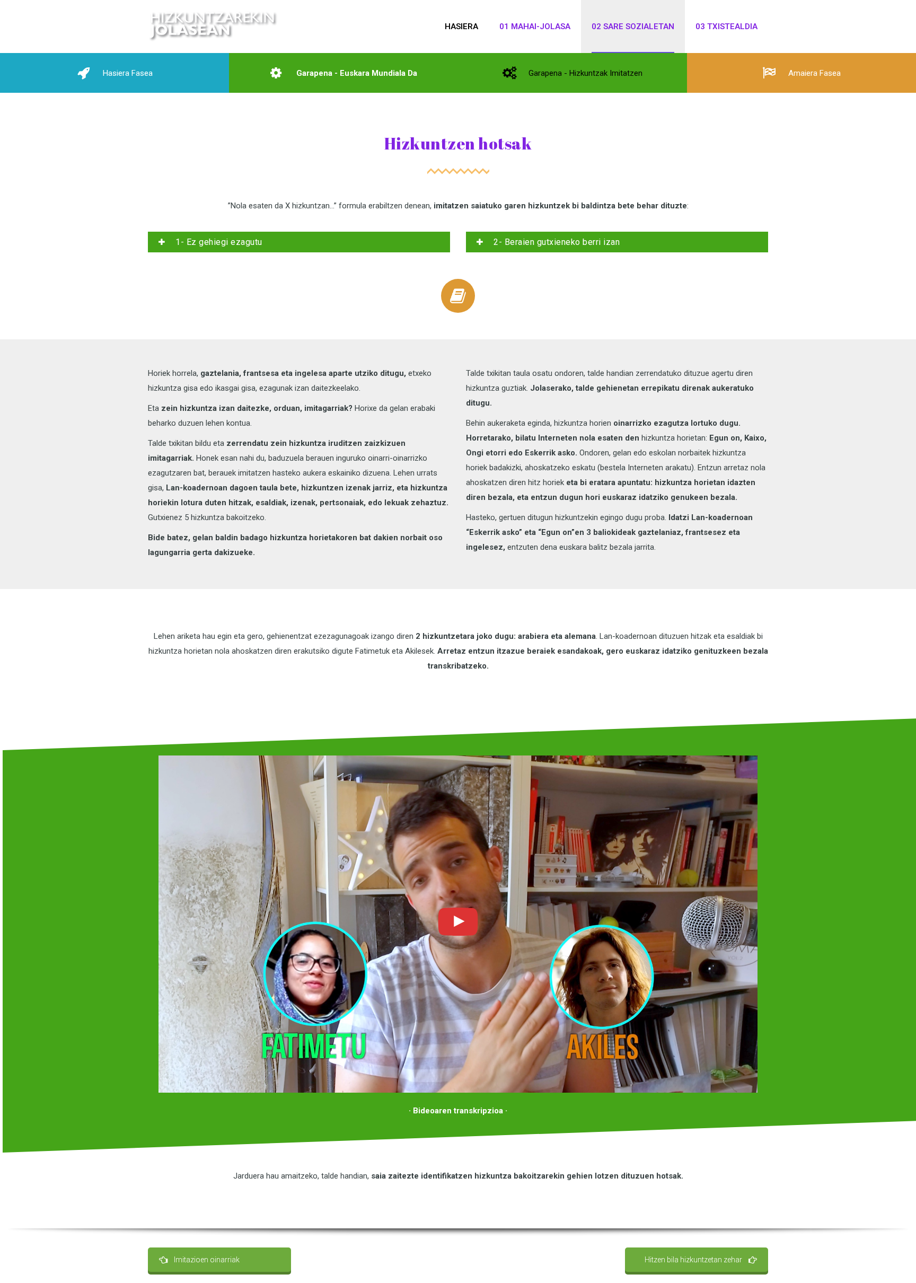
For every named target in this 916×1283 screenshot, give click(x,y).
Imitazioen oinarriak (207, 1259)
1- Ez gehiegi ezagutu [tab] (217, 242)
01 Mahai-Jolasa (534, 26)
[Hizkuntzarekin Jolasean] (213, 26)
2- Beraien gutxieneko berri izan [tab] (555, 242)
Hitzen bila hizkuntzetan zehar (693, 1259)
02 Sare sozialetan (633, 26)
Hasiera (461, 26)
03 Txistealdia (726, 26)
